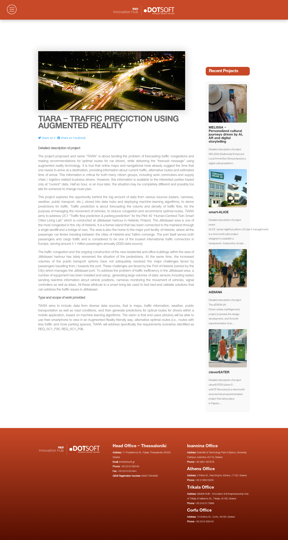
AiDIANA (215, 292)
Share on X (48, 138)
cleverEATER (219, 372)
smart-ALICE (219, 212)
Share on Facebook (73, 138)
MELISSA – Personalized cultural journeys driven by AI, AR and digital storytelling (226, 134)
